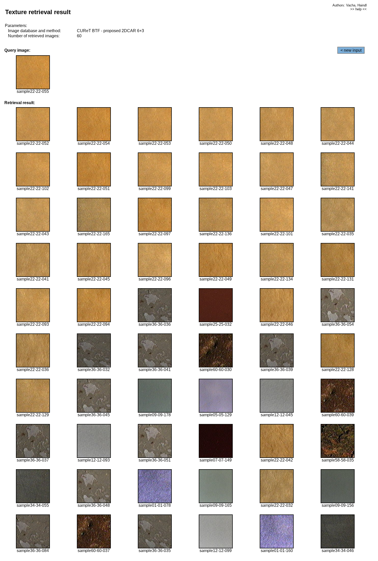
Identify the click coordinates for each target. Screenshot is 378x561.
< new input (351, 50)
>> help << (358, 9)
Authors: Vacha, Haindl (349, 5)
